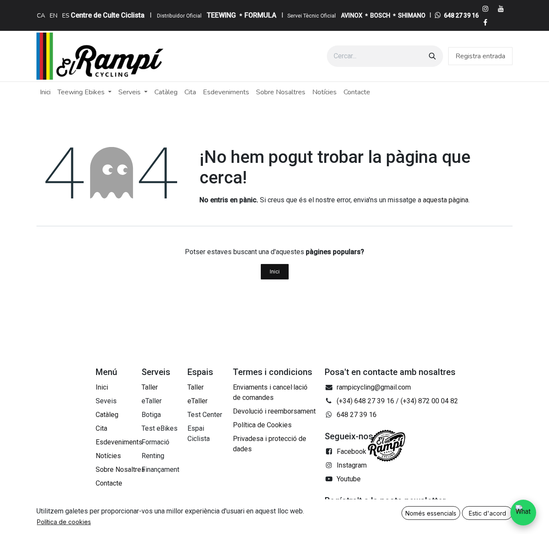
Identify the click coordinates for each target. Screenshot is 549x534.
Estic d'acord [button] (487, 513)
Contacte (109, 483)
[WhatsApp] (523, 512)
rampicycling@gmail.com (374, 387)
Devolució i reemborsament (274, 411)
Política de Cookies (262, 425)
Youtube (349, 479)
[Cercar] (432, 56)
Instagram (352, 465)
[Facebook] (485, 22)
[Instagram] (485, 8)
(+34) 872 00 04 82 (429, 401)
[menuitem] (41, 15)
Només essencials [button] (430, 513)
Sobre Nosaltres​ (120, 469)
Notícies (108, 456)
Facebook (351, 451)
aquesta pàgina (445, 200)
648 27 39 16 (461, 15)
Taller (150, 387)
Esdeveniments (119, 442)
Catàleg (107, 415)
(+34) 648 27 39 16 (365, 401)
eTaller (197, 401)
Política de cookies (64, 521)
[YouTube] (501, 8)
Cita (101, 428)
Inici (275, 271)
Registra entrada (480, 56)
